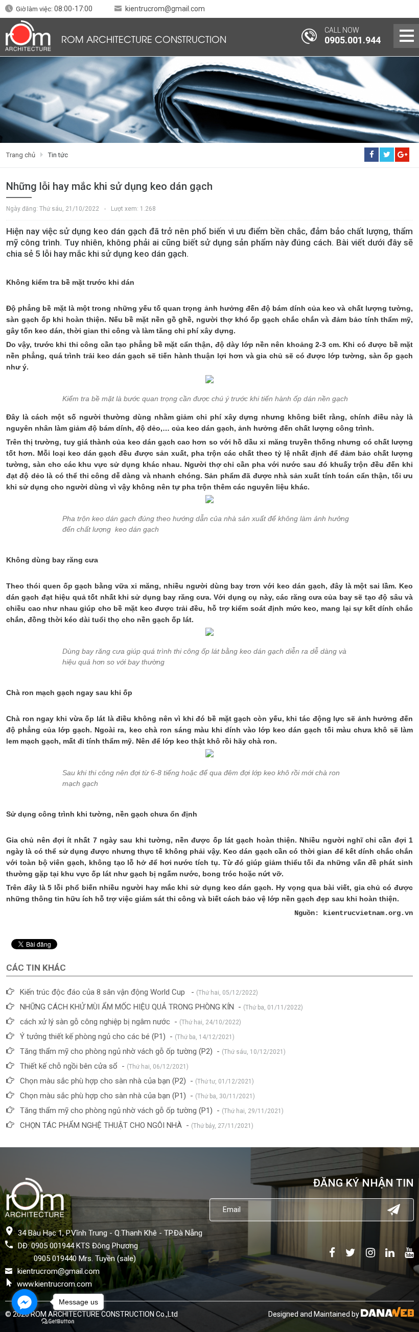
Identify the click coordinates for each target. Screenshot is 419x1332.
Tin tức (58, 155)
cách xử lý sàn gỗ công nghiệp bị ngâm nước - (130, 1021)
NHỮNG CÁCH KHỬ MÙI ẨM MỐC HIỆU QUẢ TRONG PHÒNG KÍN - (161, 1007)
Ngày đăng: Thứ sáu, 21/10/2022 (52, 208)
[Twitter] (350, 1252)
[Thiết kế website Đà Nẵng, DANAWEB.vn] (387, 1314)
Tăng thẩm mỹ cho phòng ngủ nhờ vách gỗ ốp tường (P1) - (152, 1110)
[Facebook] (332, 1252)
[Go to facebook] (24, 1302)
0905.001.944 (352, 40)
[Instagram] (370, 1252)
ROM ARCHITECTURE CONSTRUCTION (143, 38)
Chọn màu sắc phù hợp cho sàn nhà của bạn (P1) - (137, 1095)
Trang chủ (20, 155)
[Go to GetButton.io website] (57, 1321)
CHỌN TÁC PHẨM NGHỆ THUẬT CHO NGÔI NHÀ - (136, 1125)
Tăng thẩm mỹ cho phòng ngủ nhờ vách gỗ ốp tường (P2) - (153, 1051)
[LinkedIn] (390, 1252)
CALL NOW (341, 30)
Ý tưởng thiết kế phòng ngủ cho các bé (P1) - (127, 1036)
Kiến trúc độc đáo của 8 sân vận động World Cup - (139, 992)
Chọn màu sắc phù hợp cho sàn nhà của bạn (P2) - (137, 1081)
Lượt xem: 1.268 (133, 208)
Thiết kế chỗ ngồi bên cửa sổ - (104, 1066)
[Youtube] (407, 1252)
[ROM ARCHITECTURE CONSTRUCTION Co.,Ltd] (28, 35)
